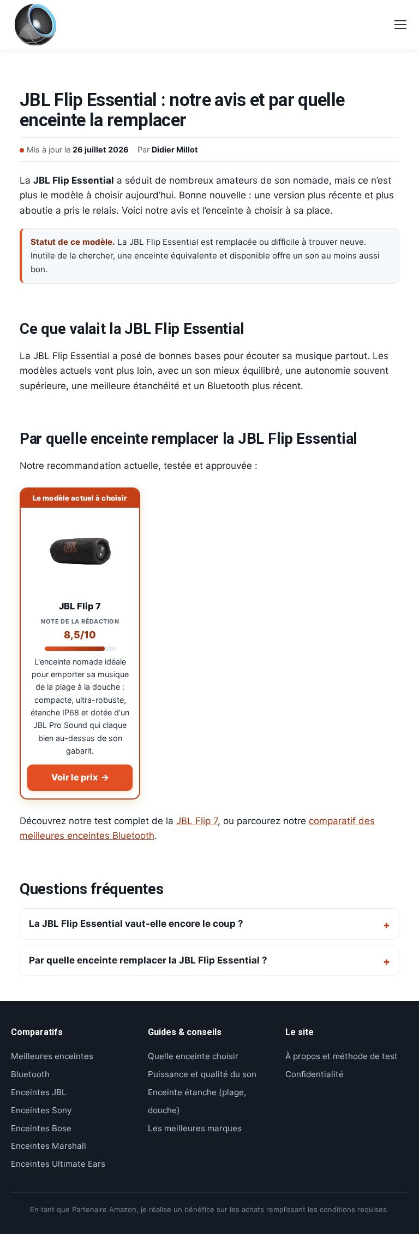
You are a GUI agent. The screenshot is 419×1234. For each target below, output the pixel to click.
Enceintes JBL (39, 1092)
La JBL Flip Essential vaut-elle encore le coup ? (136, 923)
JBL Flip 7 (197, 820)
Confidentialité (314, 1074)
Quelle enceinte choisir (193, 1056)
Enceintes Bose (41, 1128)
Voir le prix (80, 777)
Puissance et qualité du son (202, 1074)
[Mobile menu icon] (400, 24)
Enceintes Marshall (48, 1146)
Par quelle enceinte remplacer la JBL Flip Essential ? (148, 960)
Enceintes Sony (41, 1110)
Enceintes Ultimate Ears (58, 1164)
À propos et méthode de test (341, 1056)
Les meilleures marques (195, 1128)
